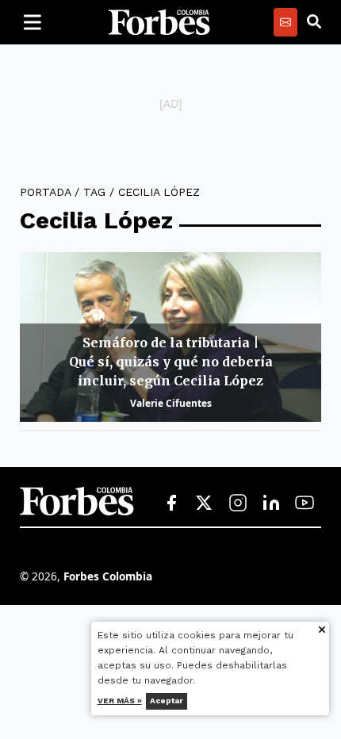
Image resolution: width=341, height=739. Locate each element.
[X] (204, 503)
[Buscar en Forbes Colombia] (314, 22)
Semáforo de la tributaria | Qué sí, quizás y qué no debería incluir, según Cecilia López (171, 362)
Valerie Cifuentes (171, 403)
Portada (45, 192)
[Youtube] (304, 503)
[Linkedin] (271, 503)
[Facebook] (171, 503)
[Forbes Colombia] (159, 22)
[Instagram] (237, 503)
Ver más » (120, 700)
